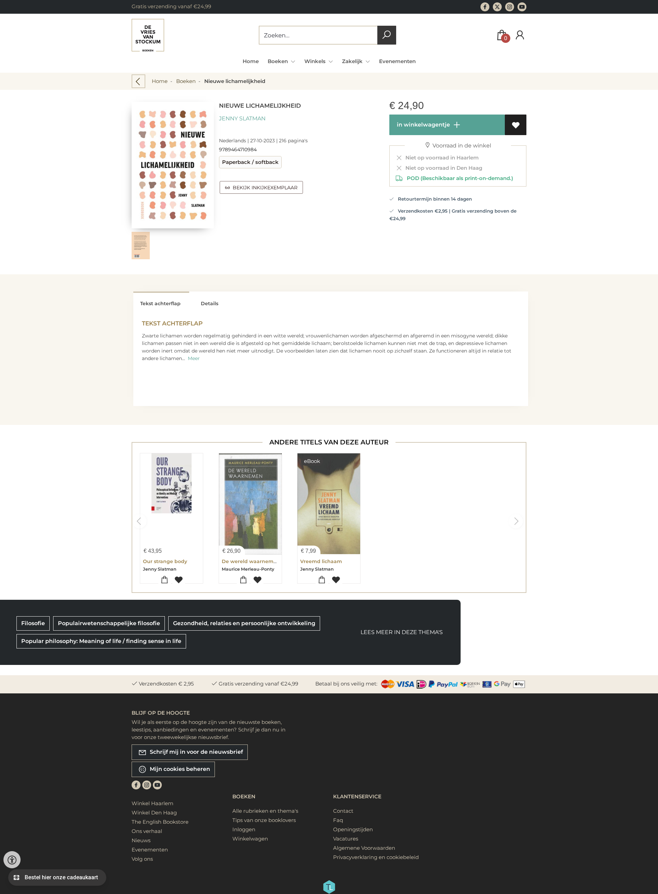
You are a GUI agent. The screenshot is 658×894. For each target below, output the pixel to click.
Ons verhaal (147, 831)
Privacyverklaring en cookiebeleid (376, 857)
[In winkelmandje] (164, 580)
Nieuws (141, 840)
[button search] (386, 35)
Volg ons (142, 859)
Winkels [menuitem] (315, 61)
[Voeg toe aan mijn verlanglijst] (515, 125)
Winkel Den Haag (154, 812)
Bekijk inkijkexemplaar (263, 187)
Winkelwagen (250, 838)
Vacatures (345, 838)
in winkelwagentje (422, 124)
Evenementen (397, 61)
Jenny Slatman (242, 118)
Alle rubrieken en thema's (265, 811)
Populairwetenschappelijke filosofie (109, 623)
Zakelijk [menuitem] (353, 61)
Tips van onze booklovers (264, 820)
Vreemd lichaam (321, 561)
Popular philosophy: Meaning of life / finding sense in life (101, 641)
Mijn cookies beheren (179, 768)
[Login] (519, 35)
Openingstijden (353, 829)
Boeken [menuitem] (278, 61)
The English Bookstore (160, 822)
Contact (343, 811)
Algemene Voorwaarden (364, 848)
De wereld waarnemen (251, 561)
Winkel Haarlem (152, 803)
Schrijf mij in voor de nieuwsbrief (195, 751)
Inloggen (243, 829)
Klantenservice (357, 796)
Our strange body (165, 561)
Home (251, 61)
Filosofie (33, 623)
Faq (338, 820)
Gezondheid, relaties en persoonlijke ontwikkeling (244, 623)
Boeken (186, 81)
